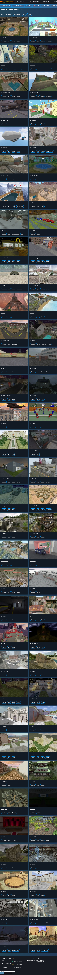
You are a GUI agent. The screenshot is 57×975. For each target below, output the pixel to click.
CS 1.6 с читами (18, 964)
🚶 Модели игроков (18, 5)
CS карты (4, 41)
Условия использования (40, 961)
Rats (9, 68)
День (9, 41)
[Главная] (7, 1)
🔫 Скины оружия (5, 5)
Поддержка (4, 967)
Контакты (35, 958)
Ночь (49, 68)
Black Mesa (18, 967)
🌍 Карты (28, 5)
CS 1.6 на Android (18, 961)
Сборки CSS (46, 1)
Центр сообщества (6, 963)
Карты (13, 41)
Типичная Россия (49, 151)
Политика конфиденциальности (35, 959)
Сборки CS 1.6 (34, 1)
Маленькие (48, 41)
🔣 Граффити (45, 5)
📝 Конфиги (36, 5)
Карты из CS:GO (15, 179)
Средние (18, 41)
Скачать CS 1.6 (21, 1)
